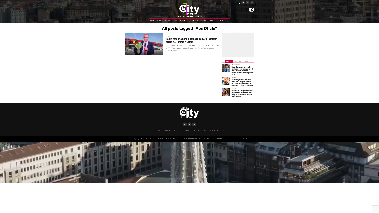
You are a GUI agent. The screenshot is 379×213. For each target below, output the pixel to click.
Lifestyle (191, 21)
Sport (211, 21)
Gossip (183, 21)
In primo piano (155, 21)
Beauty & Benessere (170, 21)
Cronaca (219, 21)
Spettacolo (201, 21)
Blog (227, 21)
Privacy (175, 130)
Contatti (167, 130)
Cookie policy (186, 130)
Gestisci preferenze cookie (214, 130)
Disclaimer (198, 130)
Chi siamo (157, 130)
